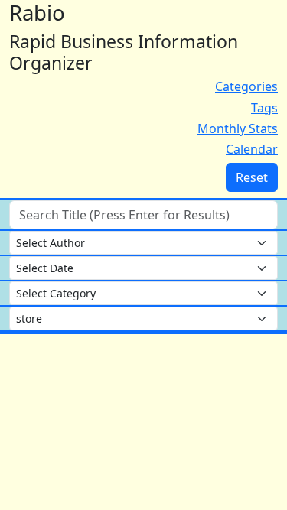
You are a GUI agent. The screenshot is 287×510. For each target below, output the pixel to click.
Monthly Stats (237, 128)
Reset (252, 177)
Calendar (252, 149)
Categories (246, 86)
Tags (264, 107)
